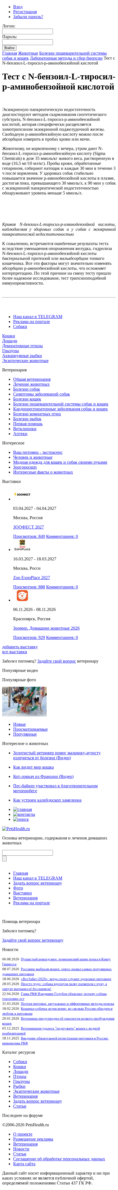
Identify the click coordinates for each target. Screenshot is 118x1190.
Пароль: (9, 36)
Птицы (19, 1076)
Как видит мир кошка (33, 767)
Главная (9, 53)
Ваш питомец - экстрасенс (38, 452)
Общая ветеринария (31, 379)
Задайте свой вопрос (56, 661)
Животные (28, 53)
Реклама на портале (31, 321)
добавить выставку (20, 646)
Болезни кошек (27, 399)
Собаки (20, 326)
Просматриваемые (30, 729)
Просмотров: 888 (29, 587)
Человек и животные (32, 457)
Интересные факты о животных (43, 472)
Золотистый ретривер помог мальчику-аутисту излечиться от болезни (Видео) (57, 755)
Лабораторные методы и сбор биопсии (66, 58)
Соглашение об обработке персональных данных (59, 1158)
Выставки (22, 893)
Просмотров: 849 (29, 536)
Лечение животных (31, 384)
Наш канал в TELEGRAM (37, 316)
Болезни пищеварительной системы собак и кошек (60, 404)
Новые (19, 724)
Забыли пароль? (28, 16)
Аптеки (20, 433)
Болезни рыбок (27, 418)
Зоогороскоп (25, 467)
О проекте (22, 1134)
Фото (18, 888)
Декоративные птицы (22, 345)
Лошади (9, 340)
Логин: (8, 26)
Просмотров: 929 (29, 637)
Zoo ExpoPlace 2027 (31, 577)
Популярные (25, 734)
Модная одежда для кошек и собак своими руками (60, 462)
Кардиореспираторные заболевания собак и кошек (60, 409)
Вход (18, 6)
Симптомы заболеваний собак (41, 394)
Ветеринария (25, 898)
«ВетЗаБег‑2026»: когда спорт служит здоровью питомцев (66, 979)
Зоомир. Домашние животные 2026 (46, 628)
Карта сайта (24, 1163)
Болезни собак (26, 389)
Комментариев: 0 (62, 536)
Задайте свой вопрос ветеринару (32, 940)
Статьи (19, 1106)
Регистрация (25, 11)
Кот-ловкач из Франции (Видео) (43, 776)
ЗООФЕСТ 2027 (28, 527)
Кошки (8, 335)
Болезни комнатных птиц (37, 414)
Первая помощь (28, 423)
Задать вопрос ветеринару (37, 883)
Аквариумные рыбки (22, 355)
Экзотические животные (25, 360)
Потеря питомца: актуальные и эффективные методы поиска (67, 1004)
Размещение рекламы (33, 1139)
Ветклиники (24, 428)
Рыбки (19, 1086)
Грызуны (10, 350)
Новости (21, 1149)
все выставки (14, 651)
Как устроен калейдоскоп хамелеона (47, 800)
